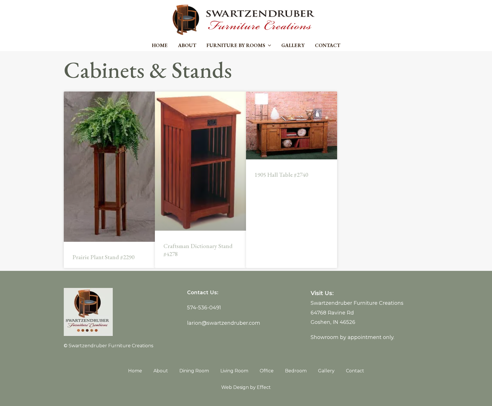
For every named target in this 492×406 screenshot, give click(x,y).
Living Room (234, 370)
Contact (327, 45)
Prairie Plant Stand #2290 (103, 257)
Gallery (293, 45)
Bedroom (296, 370)
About (187, 45)
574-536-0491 (204, 307)
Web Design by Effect (246, 387)
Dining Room (194, 370)
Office (267, 370)
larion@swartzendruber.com (223, 323)
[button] (268, 45)
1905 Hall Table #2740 (281, 174)
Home (160, 45)
